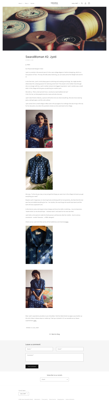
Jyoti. (35, 320)
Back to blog (56, 334)
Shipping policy (60, 399)
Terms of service (52, 399)
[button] (21, 3)
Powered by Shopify (29, 399)
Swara (23, 399)
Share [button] (28, 64)
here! (66, 222)
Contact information (70, 399)
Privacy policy (45, 399)
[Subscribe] (67, 379)
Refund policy (37, 399)
